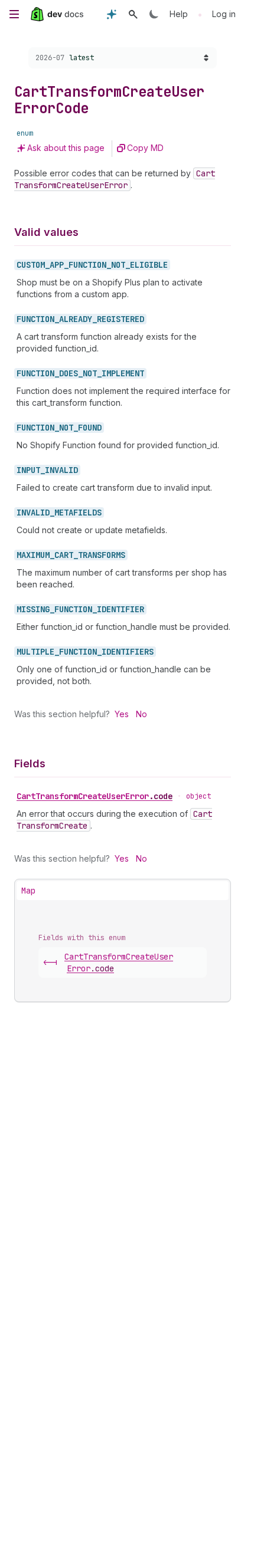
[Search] (133, 14)
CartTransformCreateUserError (94, 796)
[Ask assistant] (112, 14)
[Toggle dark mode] (154, 14)
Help (179, 14)
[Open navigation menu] (14, 14)
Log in (224, 14)
